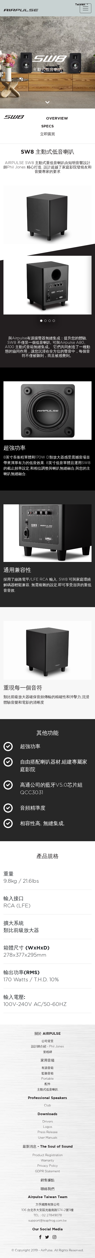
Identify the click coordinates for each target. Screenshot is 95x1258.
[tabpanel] (47, 285)
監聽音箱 (47, 1073)
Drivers (47, 1121)
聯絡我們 (47, 1189)
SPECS (47, 126)
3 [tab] (49, 321)
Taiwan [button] (80, 4)
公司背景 (47, 1041)
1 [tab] (41, 321)
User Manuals (47, 1137)
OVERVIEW (57, 118)
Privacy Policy (47, 1165)
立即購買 (47, 134)
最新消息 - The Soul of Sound (48, 1146)
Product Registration (48, 1155)
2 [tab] (45, 321)
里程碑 (47, 1052)
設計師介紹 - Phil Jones (47, 1046)
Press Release (48, 1132)
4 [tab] (54, 321)
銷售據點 (47, 1180)
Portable (47, 1078)
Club (47, 1105)
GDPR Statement (47, 1171)
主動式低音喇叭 (47, 1089)
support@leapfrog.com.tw (47, 1220)
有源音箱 (47, 1068)
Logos (47, 1127)
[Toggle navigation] (85, 8)
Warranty (47, 1160)
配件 (47, 1084)
